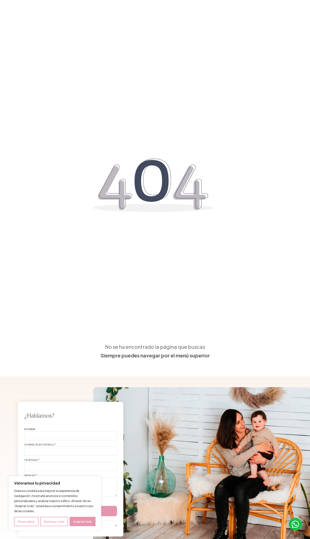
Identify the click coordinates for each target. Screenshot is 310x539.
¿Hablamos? (288, 10)
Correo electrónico (39, 444)
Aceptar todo (82, 521)
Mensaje (30, 475)
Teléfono (31, 460)
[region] (54, 503)
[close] (9, 10)
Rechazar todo (54, 521)
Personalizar (26, 521)
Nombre (29, 429)
